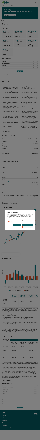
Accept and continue (27, 225)
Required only (17, 225)
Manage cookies (27, 227)
